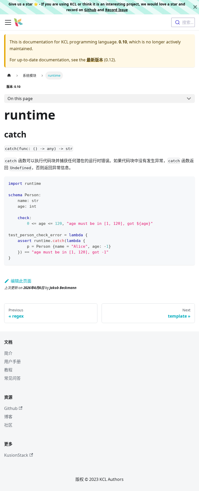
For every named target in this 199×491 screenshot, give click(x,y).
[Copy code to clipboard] (188, 183)
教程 (8, 370)
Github (90, 9)
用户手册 (12, 361)
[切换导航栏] (8, 22)
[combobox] (183, 22)
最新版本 (95, 60)
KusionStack (16, 455)
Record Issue (116, 9)
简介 (8, 353)
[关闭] (195, 7)
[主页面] (9, 75)
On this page (20, 98)
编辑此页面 (21, 281)
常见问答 (12, 378)
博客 (8, 417)
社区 (8, 425)
